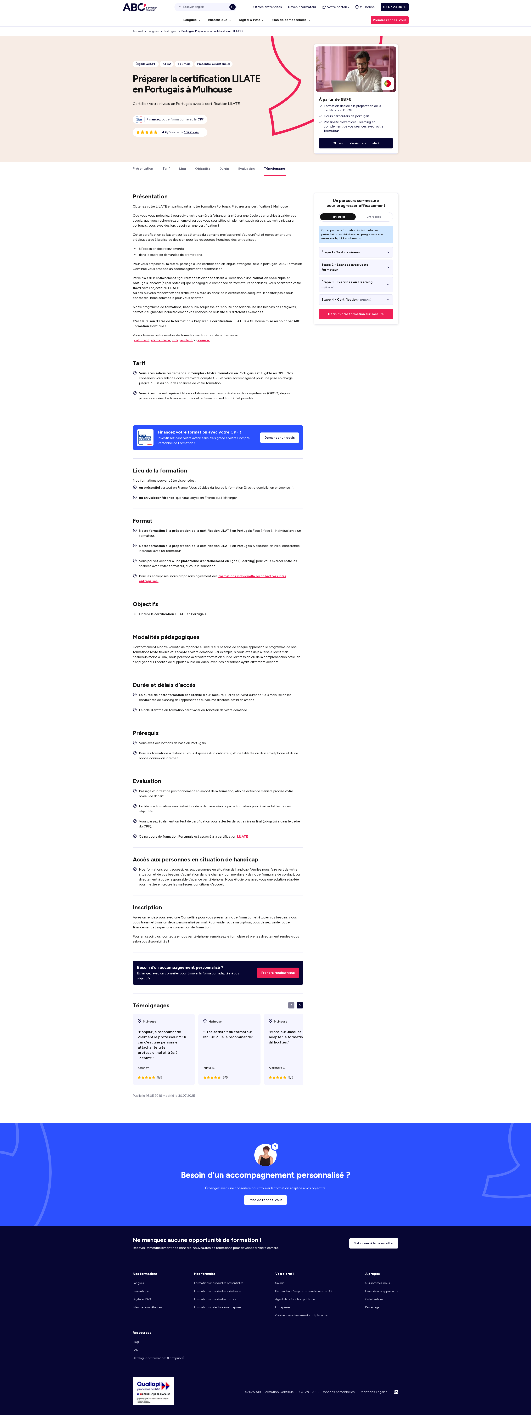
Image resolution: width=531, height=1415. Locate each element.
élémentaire (160, 340)
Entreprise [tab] (374, 217)
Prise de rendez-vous (265, 1200)
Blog (136, 1342)
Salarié (279, 1283)
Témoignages (275, 168)
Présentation (143, 168)
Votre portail (337, 7)
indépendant (182, 340)
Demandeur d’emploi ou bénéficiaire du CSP (304, 1291)
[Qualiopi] (153, 1404)
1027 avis (191, 132)
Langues (138, 1283)
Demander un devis (279, 438)
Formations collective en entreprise (217, 1307)
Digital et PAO (142, 1299)
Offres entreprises (267, 7)
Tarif (166, 168)
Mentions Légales (374, 1392)
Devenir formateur (302, 7)
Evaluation (246, 168)
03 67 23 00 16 (394, 7)
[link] (200, 119)
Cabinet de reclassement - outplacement (302, 1315)
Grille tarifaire (374, 1299)
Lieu (182, 168)
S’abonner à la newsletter (374, 1243)
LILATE (242, 836)
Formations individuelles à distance (217, 1291)
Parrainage (372, 1307)
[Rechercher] (232, 7)
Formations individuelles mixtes (215, 1299)
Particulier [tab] (338, 217)
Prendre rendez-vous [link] (389, 20)
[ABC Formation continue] (140, 7)
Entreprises (282, 1307)
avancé (203, 340)
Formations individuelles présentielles (218, 1283)
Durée (224, 168)
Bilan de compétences (147, 1307)
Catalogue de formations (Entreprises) (158, 1358)
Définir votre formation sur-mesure (356, 314)
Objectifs (202, 168)
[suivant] (300, 1005)
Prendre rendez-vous (278, 973)
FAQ (135, 1350)
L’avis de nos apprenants (381, 1291)
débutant (141, 340)
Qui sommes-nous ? (378, 1283)
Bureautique (141, 1291)
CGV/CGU (307, 1392)
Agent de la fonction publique (295, 1299)
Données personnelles (338, 1392)
